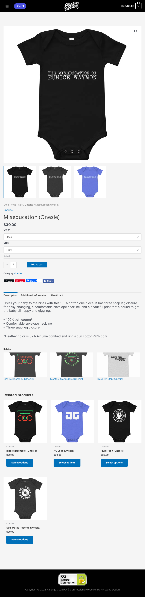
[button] (136, 31)
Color (7, 229)
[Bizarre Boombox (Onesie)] (25, 364)
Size (6, 242)
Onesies (29, 204)
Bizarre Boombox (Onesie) (19, 378)
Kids (20, 204)
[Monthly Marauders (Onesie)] (71, 364)
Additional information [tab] (34, 295)
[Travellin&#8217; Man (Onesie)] (118, 364)
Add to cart (37, 264)
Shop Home (10, 204)
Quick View (25, 440)
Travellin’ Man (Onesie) (110, 378)
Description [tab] (11, 295)
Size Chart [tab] (56, 295)
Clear (7, 256)
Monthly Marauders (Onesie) (66, 378)
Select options (19, 462)
